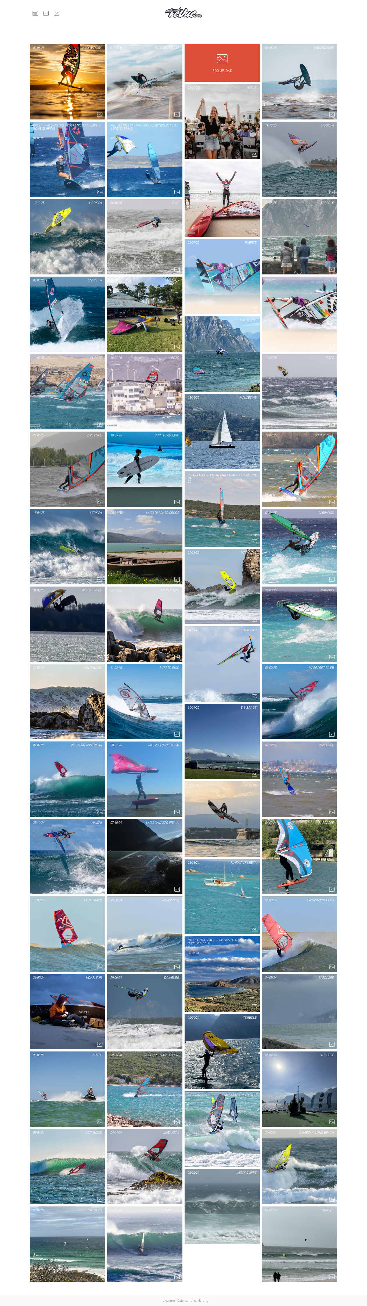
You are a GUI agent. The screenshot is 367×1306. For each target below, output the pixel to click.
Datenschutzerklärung (192, 1301)
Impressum (167, 1301)
